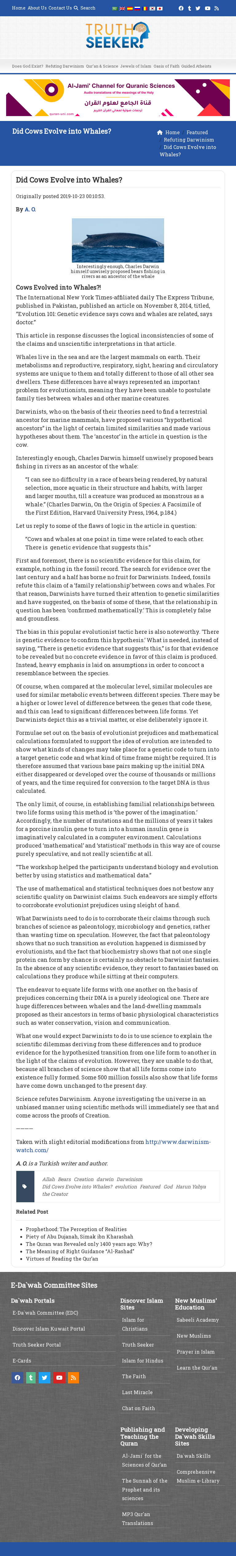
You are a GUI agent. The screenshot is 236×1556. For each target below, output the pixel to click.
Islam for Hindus (142, 1360)
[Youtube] (208, 7)
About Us (37, 8)
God (168, 1186)
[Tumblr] (190, 7)
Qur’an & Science (102, 66)
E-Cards (22, 1360)
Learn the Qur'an (197, 1367)
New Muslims (194, 1335)
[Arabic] (115, 8)
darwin (104, 1179)
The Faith (134, 1376)
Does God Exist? (27, 66)
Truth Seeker (138, 1344)
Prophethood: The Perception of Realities (76, 1229)
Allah (48, 1179)
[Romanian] (144, 8)
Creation (83, 1179)
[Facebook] (182, 7)
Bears (64, 1179)
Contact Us (60, 8)
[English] (122, 8)
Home (19, 8)
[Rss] (217, 7)
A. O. (30, 209)
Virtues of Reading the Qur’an (62, 1258)
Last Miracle (137, 1392)
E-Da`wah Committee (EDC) (45, 1312)
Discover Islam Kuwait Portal (49, 1328)
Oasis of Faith (166, 66)
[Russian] (137, 8)
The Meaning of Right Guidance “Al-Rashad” (80, 1251)
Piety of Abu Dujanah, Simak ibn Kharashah (79, 1236)
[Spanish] (130, 8)
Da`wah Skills (193, 1456)
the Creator (55, 1194)
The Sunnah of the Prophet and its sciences (144, 1489)
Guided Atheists (196, 66)
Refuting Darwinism (64, 66)
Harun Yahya (191, 1186)
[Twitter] (198, 7)
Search (88, 8)
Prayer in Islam (196, 1351)
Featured (150, 1186)
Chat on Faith (138, 1408)
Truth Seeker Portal (37, 1344)
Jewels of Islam (135, 66)
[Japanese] (159, 8)
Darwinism (129, 1179)
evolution (126, 1186)
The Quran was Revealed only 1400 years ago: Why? (89, 1244)
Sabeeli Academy (198, 1319)
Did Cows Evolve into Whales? (77, 1186)
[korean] (152, 8)
